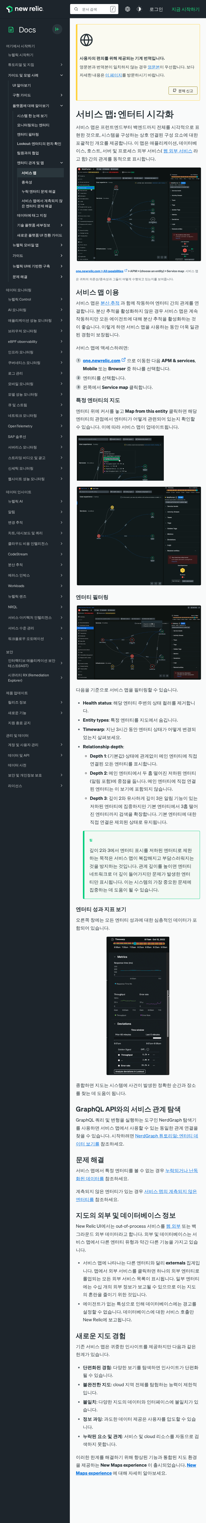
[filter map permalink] (112, 597)
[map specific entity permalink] (123, 400)
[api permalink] (184, 1109)
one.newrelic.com (101, 360)
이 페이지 (113, 74)
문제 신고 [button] (185, 90)
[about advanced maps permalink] (129, 1335)
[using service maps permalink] (122, 292)
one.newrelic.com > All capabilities (99, 271)
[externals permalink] (179, 1215)
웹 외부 (173, 1226)
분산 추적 (110, 303)
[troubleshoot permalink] (108, 1159)
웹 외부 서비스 (177, 150)
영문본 (154, 66)
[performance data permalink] (129, 909)
